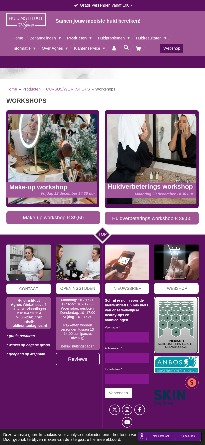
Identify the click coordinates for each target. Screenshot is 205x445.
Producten (31, 89)
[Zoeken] (126, 47)
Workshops (105, 89)
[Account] (114, 48)
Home (11, 89)
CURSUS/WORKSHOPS (68, 89)
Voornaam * (112, 327)
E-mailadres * (113, 369)
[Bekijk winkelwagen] (138, 48)
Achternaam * (113, 348)
